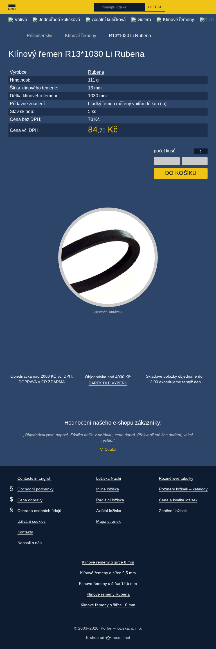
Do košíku (180, 173)
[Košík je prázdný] (204, 7)
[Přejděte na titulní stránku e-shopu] (11, 35)
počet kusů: (165, 150)
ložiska (123, 628)
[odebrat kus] (167, 161)
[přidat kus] (195, 161)
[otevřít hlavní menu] (12, 7)
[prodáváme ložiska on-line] (39, 7)
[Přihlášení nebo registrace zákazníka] (193, 7)
